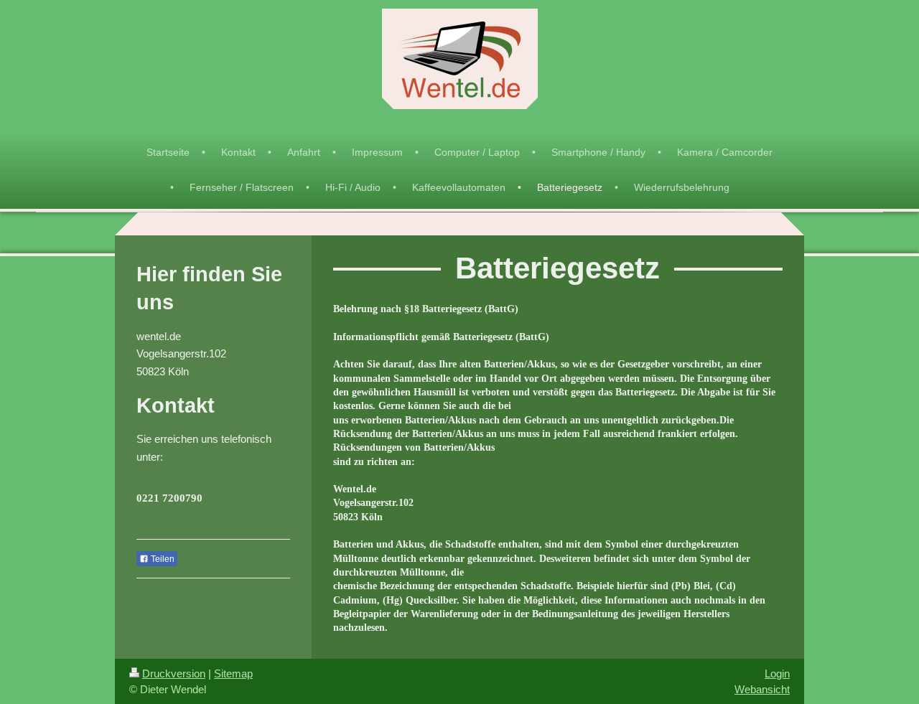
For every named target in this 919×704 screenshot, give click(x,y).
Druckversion (173, 673)
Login (777, 673)
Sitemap (233, 673)
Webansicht (762, 689)
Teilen (161, 559)
